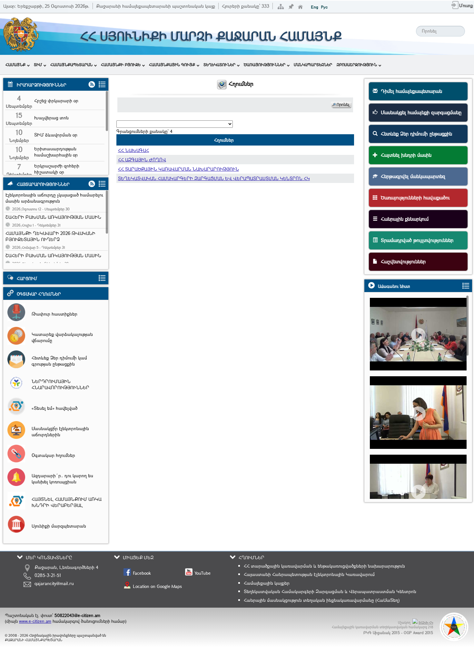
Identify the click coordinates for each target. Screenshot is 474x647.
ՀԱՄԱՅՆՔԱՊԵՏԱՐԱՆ (71, 64)
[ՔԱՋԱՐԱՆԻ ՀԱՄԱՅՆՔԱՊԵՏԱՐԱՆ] (20, 51)
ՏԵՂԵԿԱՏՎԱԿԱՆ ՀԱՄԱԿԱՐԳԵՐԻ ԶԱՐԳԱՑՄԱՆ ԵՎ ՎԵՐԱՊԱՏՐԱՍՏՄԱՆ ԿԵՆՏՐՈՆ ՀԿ (214, 178)
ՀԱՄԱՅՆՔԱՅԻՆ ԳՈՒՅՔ (172, 64)
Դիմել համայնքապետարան (410, 91)
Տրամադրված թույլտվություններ (415, 240)
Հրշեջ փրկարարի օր (56, 100)
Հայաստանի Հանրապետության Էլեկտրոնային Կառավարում (309, 574)
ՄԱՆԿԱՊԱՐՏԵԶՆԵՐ (313, 64)
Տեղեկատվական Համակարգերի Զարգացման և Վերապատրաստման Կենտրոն (330, 591)
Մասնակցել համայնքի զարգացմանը (419, 112)
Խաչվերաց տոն (51, 118)
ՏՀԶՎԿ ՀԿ (426, 623)
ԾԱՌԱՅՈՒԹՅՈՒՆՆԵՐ (264, 64)
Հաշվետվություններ (402, 261)
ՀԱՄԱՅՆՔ (15, 64)
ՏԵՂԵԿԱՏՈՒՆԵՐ (219, 64)
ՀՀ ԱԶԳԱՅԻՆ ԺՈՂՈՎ (142, 160)
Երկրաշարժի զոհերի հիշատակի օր (56, 169)
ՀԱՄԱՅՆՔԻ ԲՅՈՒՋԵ (121, 64)
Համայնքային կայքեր (267, 583)
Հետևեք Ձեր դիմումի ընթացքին (415, 133)
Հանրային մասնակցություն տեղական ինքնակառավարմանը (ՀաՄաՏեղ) (322, 600)
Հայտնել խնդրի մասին (404, 155)
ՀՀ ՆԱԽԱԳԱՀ (133, 150)
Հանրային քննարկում (403, 219)
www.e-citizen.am (35, 621)
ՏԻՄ (38, 64)
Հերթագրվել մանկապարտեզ (411, 176)
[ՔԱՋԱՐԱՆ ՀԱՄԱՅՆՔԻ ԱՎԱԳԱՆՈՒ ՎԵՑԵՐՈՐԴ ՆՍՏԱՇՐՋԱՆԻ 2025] (421, 424)
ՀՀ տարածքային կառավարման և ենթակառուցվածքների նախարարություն (324, 566)
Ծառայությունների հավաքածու (414, 197)
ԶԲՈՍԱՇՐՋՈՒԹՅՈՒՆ (357, 64)
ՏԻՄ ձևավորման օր (55, 135)
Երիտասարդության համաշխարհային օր (56, 152)
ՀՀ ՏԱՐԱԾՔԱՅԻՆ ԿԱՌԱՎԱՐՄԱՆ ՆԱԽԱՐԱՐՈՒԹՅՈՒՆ (178, 169)
